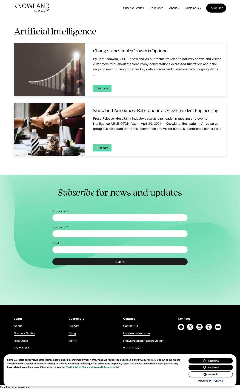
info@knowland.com (136, 333)
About (18, 326)
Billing (72, 333)
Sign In (73, 340)
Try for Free (21, 348)
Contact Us (130, 326)
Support (73, 326)
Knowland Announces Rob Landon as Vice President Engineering (155, 110)
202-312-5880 (132, 348)
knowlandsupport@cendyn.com (143, 340)
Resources (21, 340)
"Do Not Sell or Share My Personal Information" (91, 367)
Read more (104, 89)
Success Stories (24, 333)
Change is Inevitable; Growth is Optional (130, 50)
